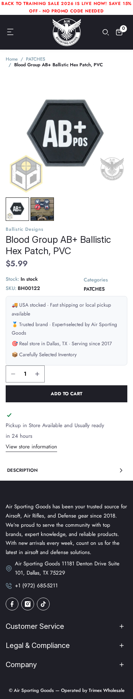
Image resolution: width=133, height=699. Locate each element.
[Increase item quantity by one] (37, 374)
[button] (11, 32)
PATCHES (94, 288)
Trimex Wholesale (105, 690)
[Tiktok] (43, 604)
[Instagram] (27, 604)
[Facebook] (12, 604)
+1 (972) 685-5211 (36, 585)
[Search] (105, 32)
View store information (31, 447)
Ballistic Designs (25, 229)
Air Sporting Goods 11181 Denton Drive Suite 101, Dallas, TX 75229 (67, 568)
